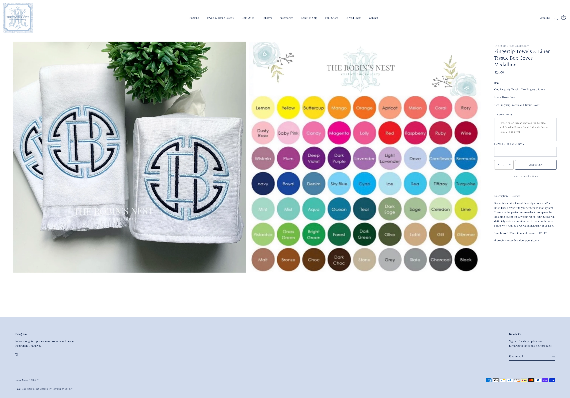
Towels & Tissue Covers (220, 17)
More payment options (525, 175)
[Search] (555, 18)
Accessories (286, 17)
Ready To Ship (309, 17)
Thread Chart (353, 17)
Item (496, 83)
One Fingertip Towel (506, 89)
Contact (373, 17)
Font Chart (331, 17)
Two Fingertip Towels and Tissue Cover (517, 105)
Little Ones (248, 17)
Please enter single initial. (509, 144)
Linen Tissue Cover (505, 97)
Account (545, 17)
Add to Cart (535, 164)
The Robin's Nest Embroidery (511, 45)
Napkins (194, 17)
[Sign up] (553, 356)
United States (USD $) (25, 380)
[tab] (502, 196)
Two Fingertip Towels (533, 89)
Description (501, 196)
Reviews (515, 196)
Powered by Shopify (62, 388)
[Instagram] (16, 354)
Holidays (267, 17)
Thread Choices (503, 114)
